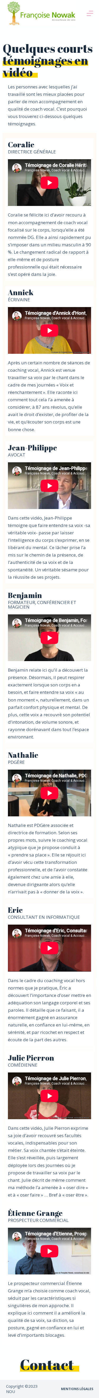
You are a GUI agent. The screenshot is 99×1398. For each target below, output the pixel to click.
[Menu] (90, 13)
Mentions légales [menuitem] (77, 1389)
